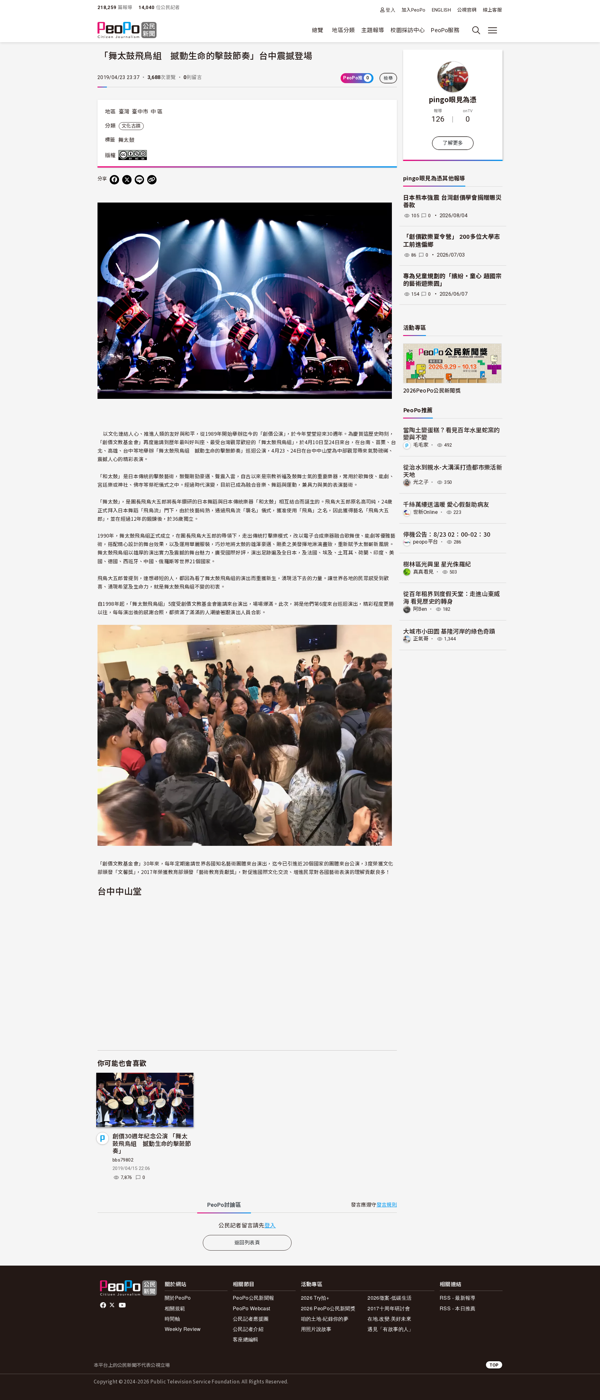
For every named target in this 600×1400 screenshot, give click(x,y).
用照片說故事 (316, 1328)
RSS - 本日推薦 (458, 1308)
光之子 (420, 482)
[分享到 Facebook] (114, 179)
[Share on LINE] (139, 179)
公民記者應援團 (251, 1318)
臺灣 (124, 111)
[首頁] (127, 30)
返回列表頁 (247, 1243)
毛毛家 (420, 445)
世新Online (425, 512)
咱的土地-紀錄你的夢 (325, 1318)
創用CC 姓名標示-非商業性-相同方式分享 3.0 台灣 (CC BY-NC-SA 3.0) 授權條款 (134, 155)
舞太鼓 (126, 140)
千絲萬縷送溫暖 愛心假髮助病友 (446, 504)
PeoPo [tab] (224, 1205)
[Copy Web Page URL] (152, 179)
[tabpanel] (247, 1225)
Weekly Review (183, 1328)
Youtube (123, 1305)
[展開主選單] (492, 30)
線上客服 (492, 10)
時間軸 (172, 1318)
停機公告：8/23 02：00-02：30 (447, 534)
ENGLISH (441, 10)
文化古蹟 (131, 126)
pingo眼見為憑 (453, 99)
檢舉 (388, 78)
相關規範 (175, 1308)
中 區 (157, 111)
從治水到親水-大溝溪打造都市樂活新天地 (452, 471)
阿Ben (420, 609)
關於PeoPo (178, 1297)
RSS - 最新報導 (458, 1297)
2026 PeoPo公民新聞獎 (328, 1308)
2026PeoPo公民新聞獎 (432, 390)
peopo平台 (425, 542)
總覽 (317, 30)
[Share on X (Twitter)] (127, 179)
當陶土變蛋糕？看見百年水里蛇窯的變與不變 (451, 433)
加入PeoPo (414, 10)
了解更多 (452, 143)
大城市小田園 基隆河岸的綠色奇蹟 (449, 631)
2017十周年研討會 (389, 1308)
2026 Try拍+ (315, 1297)
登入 (390, 10)
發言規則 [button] (387, 1205)
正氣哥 (420, 639)
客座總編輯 (245, 1339)
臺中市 (140, 111)
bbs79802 (122, 1160)
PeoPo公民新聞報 (253, 1297)
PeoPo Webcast (251, 1308)
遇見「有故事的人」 (390, 1328)
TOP (494, 1365)
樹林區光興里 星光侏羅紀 (437, 563)
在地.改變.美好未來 (389, 1318)
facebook (103, 1305)
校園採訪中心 (407, 30)
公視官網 (466, 10)
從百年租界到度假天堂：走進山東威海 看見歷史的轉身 (451, 597)
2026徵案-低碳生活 (390, 1297)
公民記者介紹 (248, 1328)
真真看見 (423, 572)
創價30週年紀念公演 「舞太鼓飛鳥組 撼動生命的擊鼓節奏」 (151, 1143)
